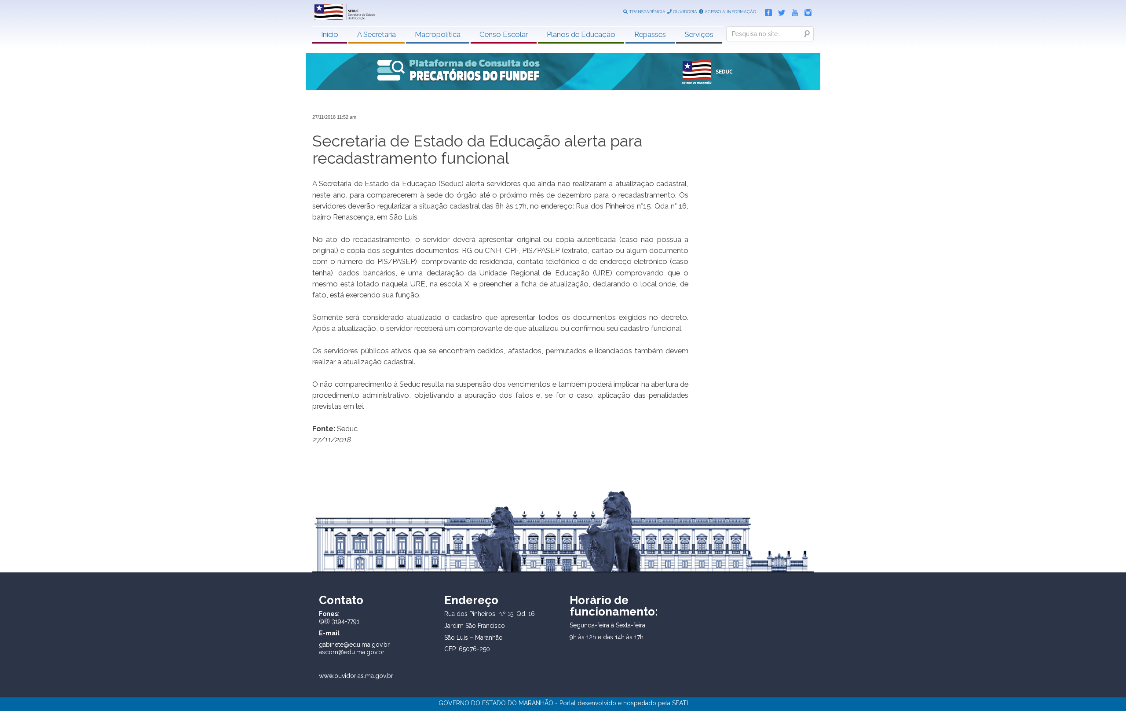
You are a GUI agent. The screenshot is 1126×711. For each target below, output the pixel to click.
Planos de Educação (581, 34)
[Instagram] (806, 11)
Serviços (699, 34)
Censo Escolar (503, 34)
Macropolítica (438, 34)
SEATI (680, 703)
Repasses (650, 34)
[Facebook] (766, 11)
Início (329, 34)
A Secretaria (376, 34)
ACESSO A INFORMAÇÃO (729, 11)
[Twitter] (779, 11)
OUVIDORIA (684, 11)
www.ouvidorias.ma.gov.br (356, 675)
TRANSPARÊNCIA (646, 11)
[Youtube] (792, 11)
